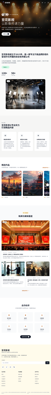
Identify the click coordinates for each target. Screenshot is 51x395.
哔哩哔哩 (37, 383)
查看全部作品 (45, 167)
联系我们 (3, 385)
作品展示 (3, 379)
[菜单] (48, 2)
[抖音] (45, 2)
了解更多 (5, 67)
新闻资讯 (3, 381)
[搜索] (39, 2)
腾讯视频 (37, 374)
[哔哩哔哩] (10, 367)
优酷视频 (37, 379)
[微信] (14, 367)
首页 (2, 374)
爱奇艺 (36, 376)
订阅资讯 (3, 360)
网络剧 (19, 381)
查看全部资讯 (25, 290)
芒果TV (36, 381)
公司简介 (3, 376)
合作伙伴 (3, 383)
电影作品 (20, 374)
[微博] (42, 2)
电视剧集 (20, 376)
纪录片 (19, 379)
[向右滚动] (47, 185)
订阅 (47, 362)
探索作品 (5, 34)
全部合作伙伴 (24, 336)
